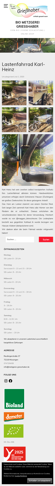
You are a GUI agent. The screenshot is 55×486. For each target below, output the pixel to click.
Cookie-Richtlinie (21, 476)
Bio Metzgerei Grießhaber (27, 24)
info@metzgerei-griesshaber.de (16, 367)
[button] (14, 93)
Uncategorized (8, 76)
